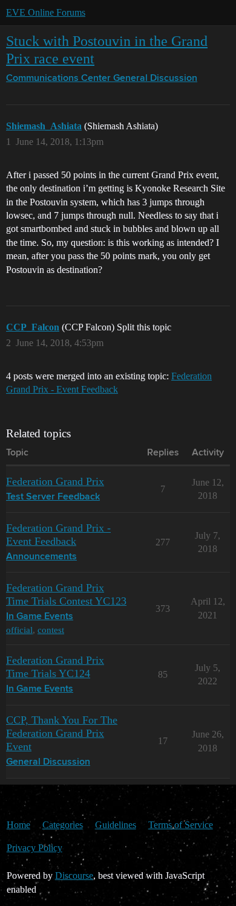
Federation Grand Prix (55, 481)
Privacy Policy (34, 848)
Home (18, 825)
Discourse (74, 875)
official (19, 630)
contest (51, 630)
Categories (62, 825)
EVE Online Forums (45, 12)
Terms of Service (180, 825)
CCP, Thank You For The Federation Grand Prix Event (61, 733)
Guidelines (115, 825)
